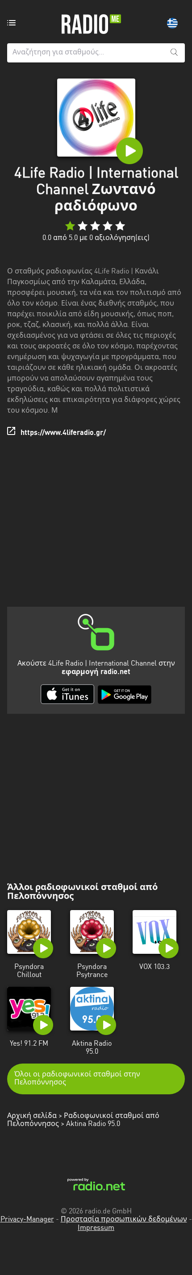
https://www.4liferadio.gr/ (63, 433)
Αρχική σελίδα (32, 1116)
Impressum (96, 1228)
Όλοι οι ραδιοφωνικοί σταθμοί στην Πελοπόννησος (77, 1078)
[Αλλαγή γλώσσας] (172, 23)
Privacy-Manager (27, 1219)
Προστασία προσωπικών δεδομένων (124, 1219)
